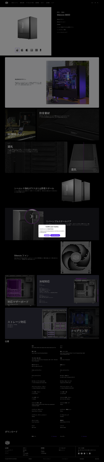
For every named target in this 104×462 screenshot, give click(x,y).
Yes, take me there (55, 235)
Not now (47, 235)
